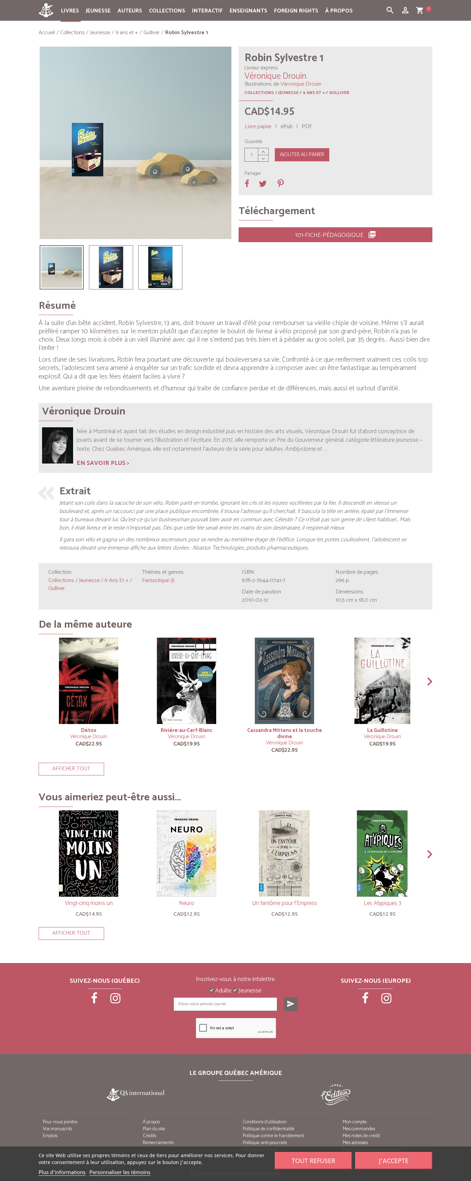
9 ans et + (314, 92)
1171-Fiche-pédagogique (335, 235)
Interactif (207, 11)
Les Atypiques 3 (382, 903)
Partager (252, 173)
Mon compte (355, 1122)
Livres (70, 11)
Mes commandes (359, 1129)
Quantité (253, 142)
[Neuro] (186, 853)
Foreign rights (296, 11)
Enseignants (248, 11)
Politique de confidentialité (268, 1129)
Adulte (222, 991)
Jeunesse (98, 11)
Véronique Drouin (88, 736)
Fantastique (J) (158, 580)
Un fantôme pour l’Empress (284, 903)
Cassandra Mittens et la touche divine (284, 733)
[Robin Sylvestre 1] (62, 267)
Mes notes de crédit (361, 1136)
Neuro (186, 903)
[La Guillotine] (382, 681)
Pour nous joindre (60, 1122)
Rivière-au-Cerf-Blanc (186, 730)
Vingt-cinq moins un (89, 903)
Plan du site (154, 1129)
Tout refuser (313, 1160)
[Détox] (89, 681)
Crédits (149, 1136)
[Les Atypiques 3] (382, 853)
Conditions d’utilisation (265, 1122)
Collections (167, 11)
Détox (89, 730)
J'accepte (394, 1160)
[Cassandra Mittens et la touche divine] (284, 681)
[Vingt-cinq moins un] (89, 853)
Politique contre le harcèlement (273, 1136)
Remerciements (158, 1143)
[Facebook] (95, 1001)
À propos (339, 11)
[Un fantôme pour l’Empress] (284, 853)
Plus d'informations (62, 1172)
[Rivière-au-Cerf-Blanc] (186, 681)
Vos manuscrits (57, 1129)
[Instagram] (116, 1001)
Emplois (50, 1136)
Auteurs (130, 11)
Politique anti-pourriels (265, 1143)
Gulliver (339, 92)
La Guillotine (382, 730)
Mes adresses (355, 1143)
